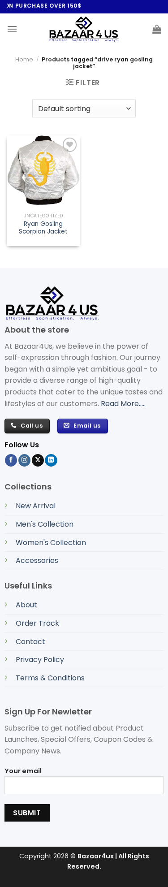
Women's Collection (51, 542)
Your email (23, 770)
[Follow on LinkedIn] (51, 460)
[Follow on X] (38, 460)
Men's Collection (44, 524)
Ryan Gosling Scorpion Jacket (43, 228)
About (26, 605)
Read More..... (123, 403)
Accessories (37, 560)
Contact (30, 641)
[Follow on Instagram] (24, 460)
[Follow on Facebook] (11, 460)
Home (24, 59)
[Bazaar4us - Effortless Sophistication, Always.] (84, 29)
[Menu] (12, 29)
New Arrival (36, 506)
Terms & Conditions (50, 678)
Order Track (37, 623)
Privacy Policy (40, 659)
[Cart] (156, 29)
